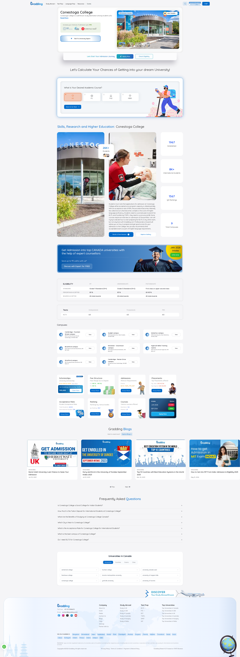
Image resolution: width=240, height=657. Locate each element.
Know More (95, 391)
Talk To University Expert (82, 38)
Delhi (101, 638)
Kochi (174, 634)
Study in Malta (124, 621)
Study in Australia (125, 616)
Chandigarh (122, 634)
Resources (81, 4)
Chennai (145, 634)
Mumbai (130, 634)
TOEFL (143, 616)
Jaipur (93, 634)
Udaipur (95, 638)
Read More (64, 18)
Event (101, 611)
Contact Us (102, 616)
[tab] (108, 562)
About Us (102, 608)
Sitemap (101, 624)
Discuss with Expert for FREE (77, 266)
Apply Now (126, 56)
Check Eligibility (144, 56)
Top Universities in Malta (169, 621)
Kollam (75, 638)
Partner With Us (104, 626)
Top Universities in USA (169, 611)
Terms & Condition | (117, 649)
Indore (88, 638)
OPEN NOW (175, 255)
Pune (114, 634)
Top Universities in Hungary (170, 619)
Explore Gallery (146, 234)
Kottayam (67, 638)
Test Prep (60, 4)
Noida (168, 634)
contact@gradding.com (70, 612)
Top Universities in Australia (170, 616)
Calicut (60, 638)
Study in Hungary (125, 619)
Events (89, 4)
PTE (142, 611)
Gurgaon (138, 634)
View (90, 334)
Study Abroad (50, 4)
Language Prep (70, 4)
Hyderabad (101, 634)
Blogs (101, 619)
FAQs (100, 621)
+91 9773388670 (69, 609)
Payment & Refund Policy (131, 649)
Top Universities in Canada (170, 608)
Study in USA (124, 611)
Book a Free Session (119, 234)
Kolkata (152, 634)
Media (101, 613)
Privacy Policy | (105, 649)
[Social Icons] (59, 615)
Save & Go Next (71, 107)
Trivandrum (160, 634)
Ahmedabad (85, 634)
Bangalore (76, 634)
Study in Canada (125, 613)
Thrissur (81, 638)
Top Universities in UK (168, 613)
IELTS (142, 608)
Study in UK (123, 608)
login (206, 3)
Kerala (109, 634)
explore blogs (126, 434)
